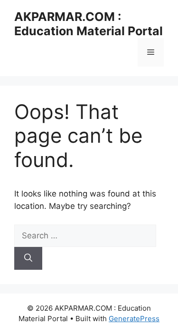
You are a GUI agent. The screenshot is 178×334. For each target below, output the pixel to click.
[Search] (28, 258)
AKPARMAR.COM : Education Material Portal (88, 24)
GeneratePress (134, 318)
